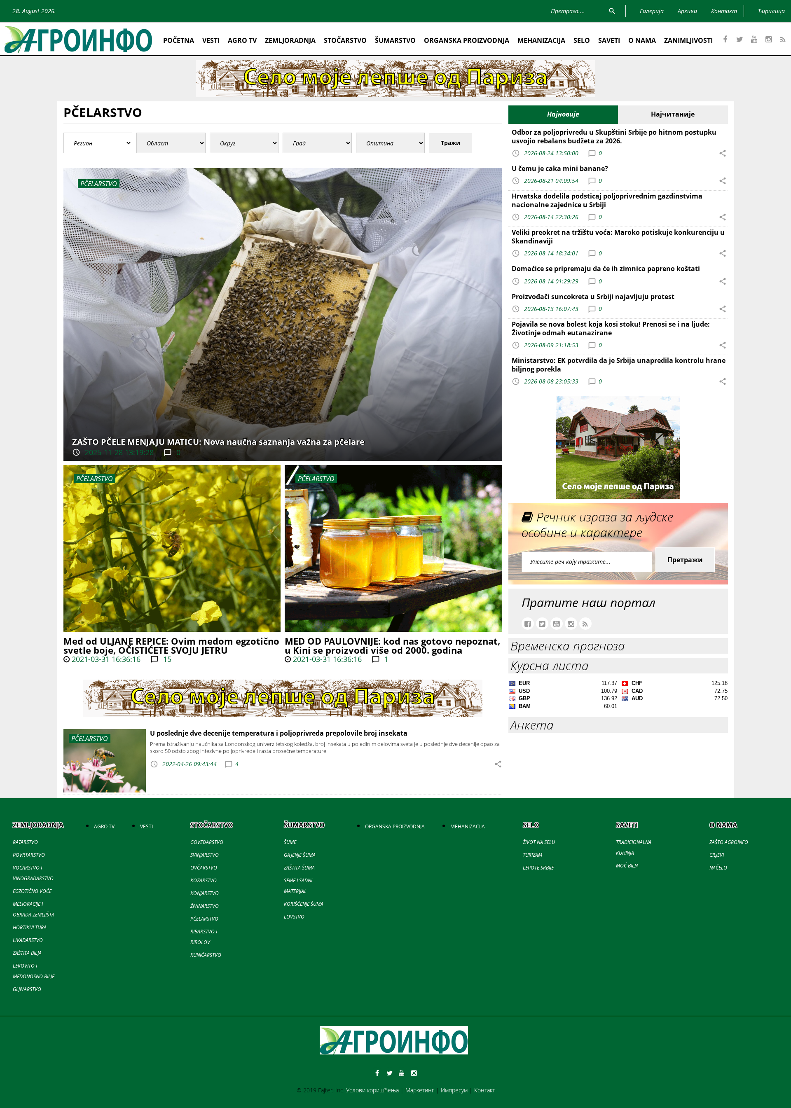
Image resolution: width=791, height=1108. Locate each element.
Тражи (450, 143)
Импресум (454, 1090)
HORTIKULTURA (30, 927)
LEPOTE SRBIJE (538, 867)
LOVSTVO (294, 916)
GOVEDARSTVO (206, 842)
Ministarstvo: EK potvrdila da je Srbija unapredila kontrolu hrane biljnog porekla (618, 365)
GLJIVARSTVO (27, 989)
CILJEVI (716, 854)
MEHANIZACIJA (541, 40)
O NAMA (642, 40)
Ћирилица (771, 11)
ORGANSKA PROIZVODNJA (466, 40)
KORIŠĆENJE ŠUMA (303, 903)
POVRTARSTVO (29, 854)
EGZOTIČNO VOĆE (32, 891)
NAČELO (718, 867)
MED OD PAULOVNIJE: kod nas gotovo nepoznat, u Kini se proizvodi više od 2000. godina (392, 645)
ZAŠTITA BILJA (27, 952)
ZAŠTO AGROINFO (728, 842)
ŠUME (290, 842)
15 (166, 659)
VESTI (211, 40)
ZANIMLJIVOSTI (688, 40)
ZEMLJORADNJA (290, 40)
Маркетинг (419, 1090)
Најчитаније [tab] (673, 114)
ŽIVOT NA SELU (539, 842)
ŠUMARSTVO (395, 40)
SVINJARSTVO (204, 854)
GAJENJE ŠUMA (300, 854)
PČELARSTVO (94, 478)
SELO (581, 40)
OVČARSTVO (203, 867)
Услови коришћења (372, 1090)
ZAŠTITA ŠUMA (299, 867)
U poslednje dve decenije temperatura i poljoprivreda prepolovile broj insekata (278, 733)
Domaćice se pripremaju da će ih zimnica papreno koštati (606, 268)
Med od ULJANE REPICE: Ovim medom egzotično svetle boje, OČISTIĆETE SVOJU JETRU (171, 645)
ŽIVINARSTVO (204, 905)
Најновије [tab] (563, 114)
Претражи (685, 559)
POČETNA (178, 40)
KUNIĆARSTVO (205, 954)
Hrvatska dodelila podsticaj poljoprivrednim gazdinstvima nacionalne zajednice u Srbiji (607, 200)
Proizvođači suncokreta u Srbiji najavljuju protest (593, 296)
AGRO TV (242, 40)
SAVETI (609, 40)
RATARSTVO (25, 842)
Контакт (484, 1090)
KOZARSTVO (203, 880)
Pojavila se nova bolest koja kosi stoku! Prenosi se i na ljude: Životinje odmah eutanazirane (611, 328)
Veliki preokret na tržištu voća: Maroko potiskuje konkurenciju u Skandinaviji (618, 236)
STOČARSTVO (345, 40)
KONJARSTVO (204, 893)
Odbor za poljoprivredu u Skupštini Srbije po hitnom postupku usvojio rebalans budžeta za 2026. (614, 136)
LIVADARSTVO (28, 940)
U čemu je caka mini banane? (560, 168)
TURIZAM (532, 854)
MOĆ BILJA (627, 865)
